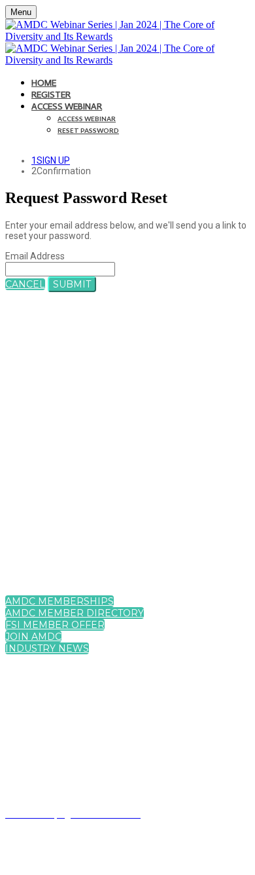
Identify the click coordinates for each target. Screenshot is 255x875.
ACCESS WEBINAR (66, 106)
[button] (25, 284)
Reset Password (88, 130)
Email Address (35, 256)
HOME (43, 82)
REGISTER (51, 94)
